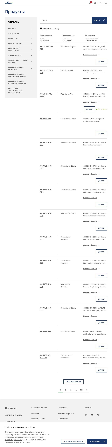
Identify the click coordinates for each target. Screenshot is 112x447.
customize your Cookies (13, 440)
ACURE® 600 (45, 331)
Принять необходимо (73, 441)
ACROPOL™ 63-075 (46, 71)
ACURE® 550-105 (45, 309)
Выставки (35, 414)
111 (81, 390)
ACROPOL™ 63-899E (46, 95)
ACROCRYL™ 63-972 (46, 47)
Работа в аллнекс (38, 418)
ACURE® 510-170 (45, 167)
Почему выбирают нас (66, 414)
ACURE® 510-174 (45, 190)
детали (101, 61)
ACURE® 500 (45, 118)
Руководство (63, 418)
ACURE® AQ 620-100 (45, 356)
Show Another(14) (73, 382)
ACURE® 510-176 (45, 214)
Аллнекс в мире (14, 414)
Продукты (10, 408)
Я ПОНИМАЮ (95, 441)
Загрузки (10, 421)
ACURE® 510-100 (45, 143)
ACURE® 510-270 (45, 261)
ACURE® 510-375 (45, 285)
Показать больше (90, 55)
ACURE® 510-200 (45, 238)
